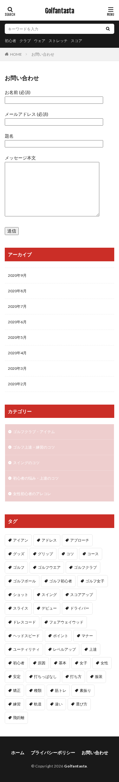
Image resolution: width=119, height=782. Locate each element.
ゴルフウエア (49, 567)
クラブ (25, 40)
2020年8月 (17, 291)
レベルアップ (64, 649)
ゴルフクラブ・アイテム (34, 431)
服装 (98, 676)
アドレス (49, 540)
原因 (41, 663)
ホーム (17, 752)
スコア (76, 40)
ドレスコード (24, 622)
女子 (83, 663)
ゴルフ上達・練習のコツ (34, 447)
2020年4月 (17, 353)
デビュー (49, 608)
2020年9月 (17, 275)
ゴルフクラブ (85, 567)
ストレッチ (58, 40)
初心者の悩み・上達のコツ (36, 478)
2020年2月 (17, 384)
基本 (62, 663)
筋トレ (60, 690)
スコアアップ (81, 594)
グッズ (18, 553)
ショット (20, 594)
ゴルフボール (24, 581)
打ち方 (76, 676)
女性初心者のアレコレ (32, 493)
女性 (104, 663)
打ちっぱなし (45, 676)
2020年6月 (17, 322)
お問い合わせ (42, 54)
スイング (49, 594)
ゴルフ (18, 567)
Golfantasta (59, 11)
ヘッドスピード (26, 635)
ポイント (60, 635)
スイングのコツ (26, 462)
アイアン (20, 540)
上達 (93, 649)
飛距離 (18, 717)
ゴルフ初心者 (60, 581)
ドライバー (79, 608)
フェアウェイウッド (66, 622)
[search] (108, 29)
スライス (20, 608)
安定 (17, 676)
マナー (87, 635)
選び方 (81, 704)
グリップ (45, 553)
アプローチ (79, 540)
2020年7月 (17, 306)
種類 (38, 690)
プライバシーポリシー (53, 752)
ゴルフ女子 (94, 581)
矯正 (17, 690)
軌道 (38, 704)
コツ (70, 553)
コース (93, 553)
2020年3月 (17, 368)
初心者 (10, 40)
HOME (16, 54)
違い (59, 704)
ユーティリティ (26, 649)
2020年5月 (17, 337)
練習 (17, 704)
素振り (85, 690)
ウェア (39, 40)
